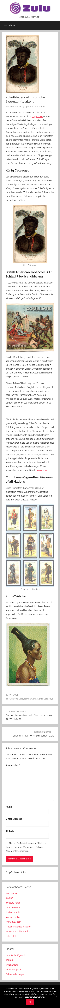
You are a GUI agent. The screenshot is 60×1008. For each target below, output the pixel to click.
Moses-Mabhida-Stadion (18, 926)
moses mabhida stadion (18, 931)
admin (42, 106)
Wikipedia (42, 470)
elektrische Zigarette (16, 955)
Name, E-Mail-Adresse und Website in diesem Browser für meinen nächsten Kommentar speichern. (27, 847)
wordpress (11, 893)
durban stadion (13, 912)
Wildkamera (12, 964)
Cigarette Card (16, 699)
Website (10, 831)
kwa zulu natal (13, 907)
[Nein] (56, 996)
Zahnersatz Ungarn (15, 974)
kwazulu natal (13, 902)
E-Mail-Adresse (15, 819)
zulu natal (11, 936)
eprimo (9, 960)
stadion (9, 898)
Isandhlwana (30, 699)
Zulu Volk (13, 695)
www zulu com (13, 922)
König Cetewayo (45, 699)
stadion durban (13, 917)
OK (30, 1002)
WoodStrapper (13, 969)
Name (9, 806)
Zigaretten (37, 116)
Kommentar (13, 765)
